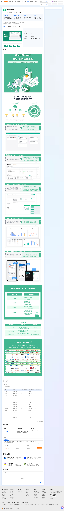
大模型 (10, 1)
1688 (23, 504)
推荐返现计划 (36, 497)
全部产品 (11, 491)
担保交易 (10, 22)
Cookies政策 (9, 502)
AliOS (34, 504)
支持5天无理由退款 (18, 22)
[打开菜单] (1, 1)
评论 (19, 26)
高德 (38, 504)
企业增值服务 (44, 492)
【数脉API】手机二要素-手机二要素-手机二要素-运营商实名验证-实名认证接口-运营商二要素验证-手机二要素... (11, 457)
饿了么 (58, 504)
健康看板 (43, 497)
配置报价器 (12, 497)
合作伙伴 (31, 1)
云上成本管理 (12, 498)
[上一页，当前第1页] (39, 482)
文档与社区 (19, 1)
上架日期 (25, 36)
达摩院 (50, 504)
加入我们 (26, 502)
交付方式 (25, 33)
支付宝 (47, 504)
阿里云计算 (31, 504)
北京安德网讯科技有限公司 (18, 463)
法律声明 (3, 502)
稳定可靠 (3, 495)
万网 (36, 504)
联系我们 (22, 502)
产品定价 (11, 495)
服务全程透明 (13, 22)
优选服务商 (23, 22)
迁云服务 (43, 494)
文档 (26, 491)
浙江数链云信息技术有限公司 (37, 457)
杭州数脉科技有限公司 (18, 457)
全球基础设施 (4, 492)
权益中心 (23, 1)
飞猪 (28, 504)
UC (39, 504)
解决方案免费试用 (36, 492)
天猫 (10, 504)
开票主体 (25, 38)
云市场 (28, 1)
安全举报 (18, 502)
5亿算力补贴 (36, 495)
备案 (54, 1)
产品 (12, 1)
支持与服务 (35, 1)
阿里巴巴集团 (4, 504)
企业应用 (6, 6)
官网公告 (43, 495)
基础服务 (43, 491)
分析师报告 (4, 498)
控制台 (56, 1)
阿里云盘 (55, 504)
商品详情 (4, 26)
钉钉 (45, 504)
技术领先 (3, 494)
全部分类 (3, 6)
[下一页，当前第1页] (41, 482)
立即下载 (5, 431)
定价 (25, 1)
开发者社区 (27, 492)
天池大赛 (27, 494)
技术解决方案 (20, 491)
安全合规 (3, 497)
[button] (3, 45)
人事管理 (9, 6)
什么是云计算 (4, 491)
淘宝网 (8, 504)
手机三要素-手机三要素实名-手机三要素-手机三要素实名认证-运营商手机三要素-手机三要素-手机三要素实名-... (30, 463)
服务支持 (14, 26)
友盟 (41, 504)
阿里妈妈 (25, 504)
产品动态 (11, 494)
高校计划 (35, 494)
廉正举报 (13, 502)
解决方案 (15, 1)
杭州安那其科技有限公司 (38, 463)
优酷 (43, 504)
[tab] (6, 440)
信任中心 (43, 498)
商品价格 (9, 26)
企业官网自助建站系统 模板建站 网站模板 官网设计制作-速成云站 (10, 463)
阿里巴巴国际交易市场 (18, 504)
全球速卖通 (13, 504)
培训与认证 (27, 495)
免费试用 (11, 492)
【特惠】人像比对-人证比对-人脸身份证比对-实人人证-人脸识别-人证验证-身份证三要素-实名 (30, 457)
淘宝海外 (52, 504)
